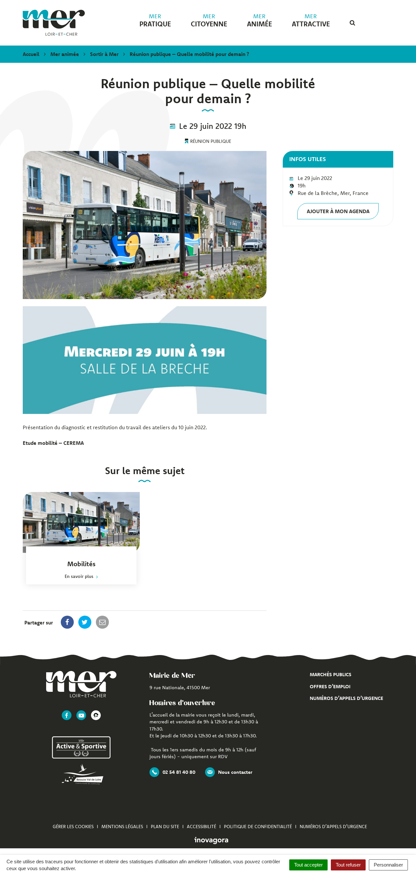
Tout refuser (348, 865)
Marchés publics (330, 674)
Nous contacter (235, 772)
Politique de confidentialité (258, 826)
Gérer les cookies (73, 826)
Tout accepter (308, 865)
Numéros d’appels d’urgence (346, 698)
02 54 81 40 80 (178, 772)
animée (259, 20)
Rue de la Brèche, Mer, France (333, 193)
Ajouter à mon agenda (338, 211)
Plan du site (165, 826)
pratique (155, 20)
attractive (311, 20)
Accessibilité (201, 826)
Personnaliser (388, 865)
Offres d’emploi (330, 686)
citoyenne (209, 20)
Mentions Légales (122, 826)
